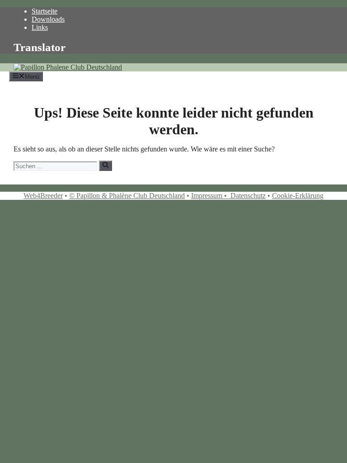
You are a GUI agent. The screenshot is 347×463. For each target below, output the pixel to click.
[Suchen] (105, 165)
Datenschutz (248, 195)
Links (40, 27)
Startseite (44, 11)
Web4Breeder (43, 195)
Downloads (48, 19)
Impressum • (210, 195)
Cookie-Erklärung (298, 195)
